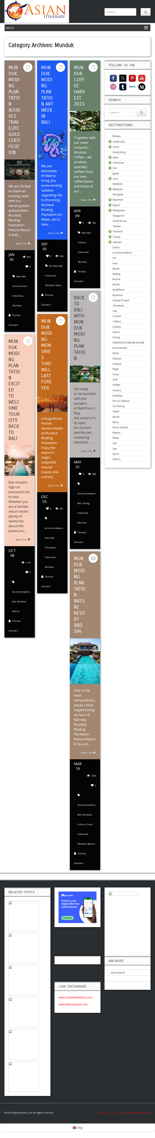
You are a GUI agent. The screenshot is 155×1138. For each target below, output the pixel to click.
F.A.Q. (113, 1112)
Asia (18, 276)
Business (87, 814)
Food (89, 824)
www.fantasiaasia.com (73, 1004)
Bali (23, 276)
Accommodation (86, 493)
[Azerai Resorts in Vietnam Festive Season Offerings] (23, 948)
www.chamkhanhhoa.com (75, 997)
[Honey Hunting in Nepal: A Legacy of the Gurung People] (23, 1044)
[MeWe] (132, 86)
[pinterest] (132, 78)
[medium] (141, 86)
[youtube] (141, 78)
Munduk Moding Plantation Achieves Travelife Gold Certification (14, 110)
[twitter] (122, 78)
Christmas (50, 547)
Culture (82, 242)
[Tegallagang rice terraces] (23, 1012)
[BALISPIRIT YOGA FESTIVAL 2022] (23, 980)
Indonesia (18, 295)
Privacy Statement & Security (135, 1112)
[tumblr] (122, 86)
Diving (86, 503)
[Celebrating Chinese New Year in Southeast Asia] (23, 915)
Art (50, 265)
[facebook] (113, 78)
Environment (20, 286)
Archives (104, 1112)
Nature (16, 611)
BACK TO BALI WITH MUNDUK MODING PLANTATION (79, 328)
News (58, 285)
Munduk (17, 305)
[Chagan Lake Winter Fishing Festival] (23, 1076)
